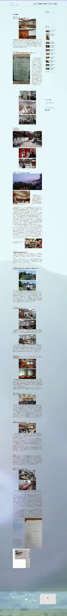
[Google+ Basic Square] (48, 110)
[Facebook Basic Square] (45, 110)
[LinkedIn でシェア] (18, 570)
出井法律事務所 (13, 6)
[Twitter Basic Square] (47, 110)
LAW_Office (14, 5)
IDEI (11, 3)
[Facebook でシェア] (13, 570)
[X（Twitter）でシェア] (15, 570)
